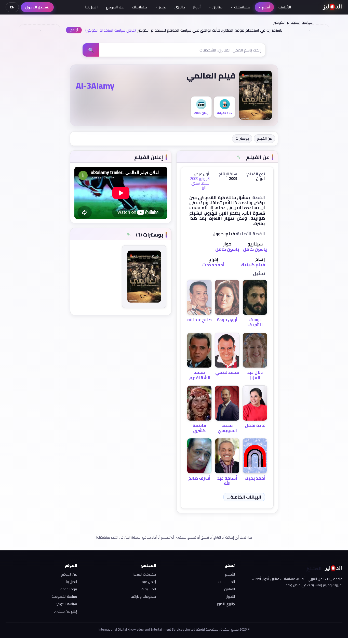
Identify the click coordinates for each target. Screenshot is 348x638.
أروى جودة (227, 320)
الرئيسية (284, 7)
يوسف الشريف (255, 322)
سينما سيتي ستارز (200, 185)
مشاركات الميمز (144, 574)
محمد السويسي (227, 428)
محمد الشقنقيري (199, 375)
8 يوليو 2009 (199, 178)
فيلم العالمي (210, 75)
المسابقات (148, 589)
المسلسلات (226, 581)
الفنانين (229, 589)
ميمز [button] (162, 7)
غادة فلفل (255, 425)
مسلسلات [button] (242, 7)
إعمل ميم (149, 581)
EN (12, 7)
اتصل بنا (91, 7)
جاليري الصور (226, 604)
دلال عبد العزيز (255, 375)
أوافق (74, 30)
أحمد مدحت (213, 265)
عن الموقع (115, 7)
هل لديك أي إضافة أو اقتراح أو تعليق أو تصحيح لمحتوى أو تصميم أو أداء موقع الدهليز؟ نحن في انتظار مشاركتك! (174, 537)
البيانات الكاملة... (244, 497)
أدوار (197, 7)
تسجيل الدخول (37, 7)
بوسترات (242, 138)
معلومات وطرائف (143, 596)
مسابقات (139, 7)
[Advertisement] (39, 111)
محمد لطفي (227, 372)
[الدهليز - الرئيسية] (332, 7)
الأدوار (230, 596)
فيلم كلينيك (252, 265)
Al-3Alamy (95, 85)
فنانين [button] (217, 7)
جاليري (180, 7)
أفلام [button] (266, 7)
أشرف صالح (199, 478)
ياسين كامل (255, 249)
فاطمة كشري (199, 428)
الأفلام (230, 574)
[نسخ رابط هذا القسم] (239, 157)
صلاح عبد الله (199, 320)
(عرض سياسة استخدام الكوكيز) (110, 30)
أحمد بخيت (255, 478)
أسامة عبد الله (227, 480)
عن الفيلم (264, 138)
